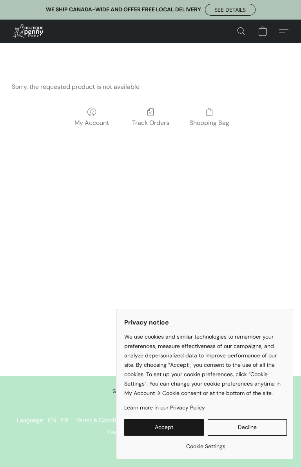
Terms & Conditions (101, 420)
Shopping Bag (209, 123)
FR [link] (64, 420)
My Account (91, 123)
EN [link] (52, 420)
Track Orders (150, 123)
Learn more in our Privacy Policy (164, 407)
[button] (230, 10)
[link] (205, 443)
